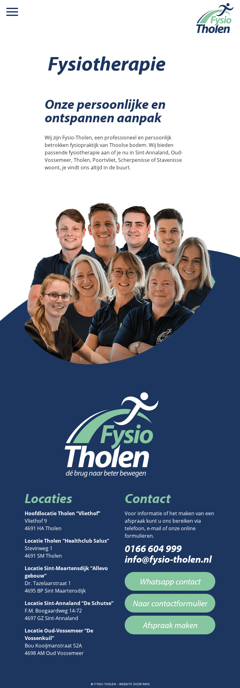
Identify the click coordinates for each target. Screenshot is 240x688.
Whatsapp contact (170, 581)
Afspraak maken (170, 625)
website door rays (134, 684)
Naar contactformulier (170, 603)
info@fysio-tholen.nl (168, 559)
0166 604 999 (153, 548)
